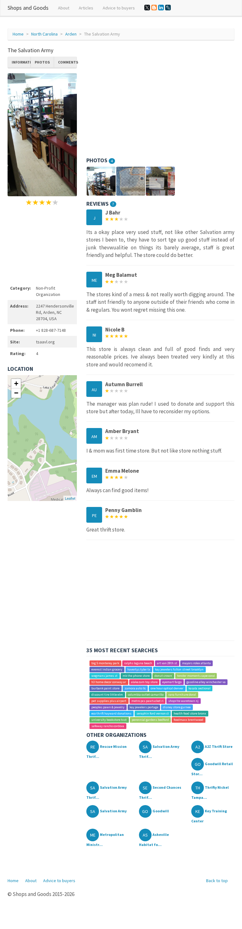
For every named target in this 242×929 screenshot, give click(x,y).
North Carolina (44, 34)
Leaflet (70, 498)
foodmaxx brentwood (188, 720)
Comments (67, 62)
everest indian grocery (106, 669)
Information (21, 62)
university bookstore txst (109, 720)
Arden (71, 34)
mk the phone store (136, 676)
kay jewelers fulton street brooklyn (179, 669)
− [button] (16, 393)
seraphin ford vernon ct (152, 713)
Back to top (217, 880)
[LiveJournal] (168, 7)
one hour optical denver (167, 688)
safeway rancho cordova (107, 726)
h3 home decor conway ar (108, 682)
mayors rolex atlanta (196, 663)
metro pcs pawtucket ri (147, 701)
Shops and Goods (28, 7)
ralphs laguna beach (138, 663)
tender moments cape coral (196, 676)
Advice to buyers (119, 8)
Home (18, 34)
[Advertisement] (42, 244)
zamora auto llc (135, 688)
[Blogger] (154, 7)
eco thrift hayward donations (111, 713)
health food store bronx (190, 713)
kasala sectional (199, 688)
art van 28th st (167, 663)
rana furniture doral (182, 695)
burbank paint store (105, 688)
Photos (42, 62)
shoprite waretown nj (183, 701)
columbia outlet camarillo (146, 695)
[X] (147, 7)
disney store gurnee (177, 707)
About (63, 8)
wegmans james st (104, 676)
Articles (86, 8)
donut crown (163, 676)
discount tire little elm (107, 695)
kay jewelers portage (144, 707)
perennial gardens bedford (150, 720)
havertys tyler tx (138, 669)
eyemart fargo (172, 682)
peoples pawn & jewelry (107, 707)
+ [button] (16, 383)
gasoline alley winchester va (206, 682)
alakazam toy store (144, 682)
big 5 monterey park (105, 663)
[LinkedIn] (161, 7)
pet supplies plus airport (108, 701)
